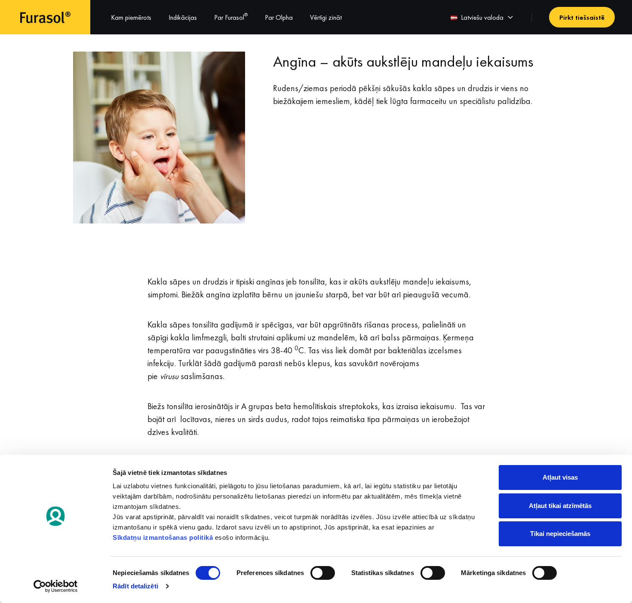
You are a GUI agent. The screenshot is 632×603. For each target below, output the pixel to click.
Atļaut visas (560, 477)
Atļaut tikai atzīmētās (560, 505)
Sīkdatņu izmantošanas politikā (163, 537)
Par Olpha (279, 17)
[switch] (322, 573)
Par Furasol (231, 17)
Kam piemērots (131, 17)
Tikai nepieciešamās (560, 533)
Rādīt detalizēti (135, 586)
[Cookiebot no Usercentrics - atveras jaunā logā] (55, 586)
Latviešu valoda (482, 17)
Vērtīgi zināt (326, 17)
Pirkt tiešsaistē (581, 17)
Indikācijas (183, 17)
